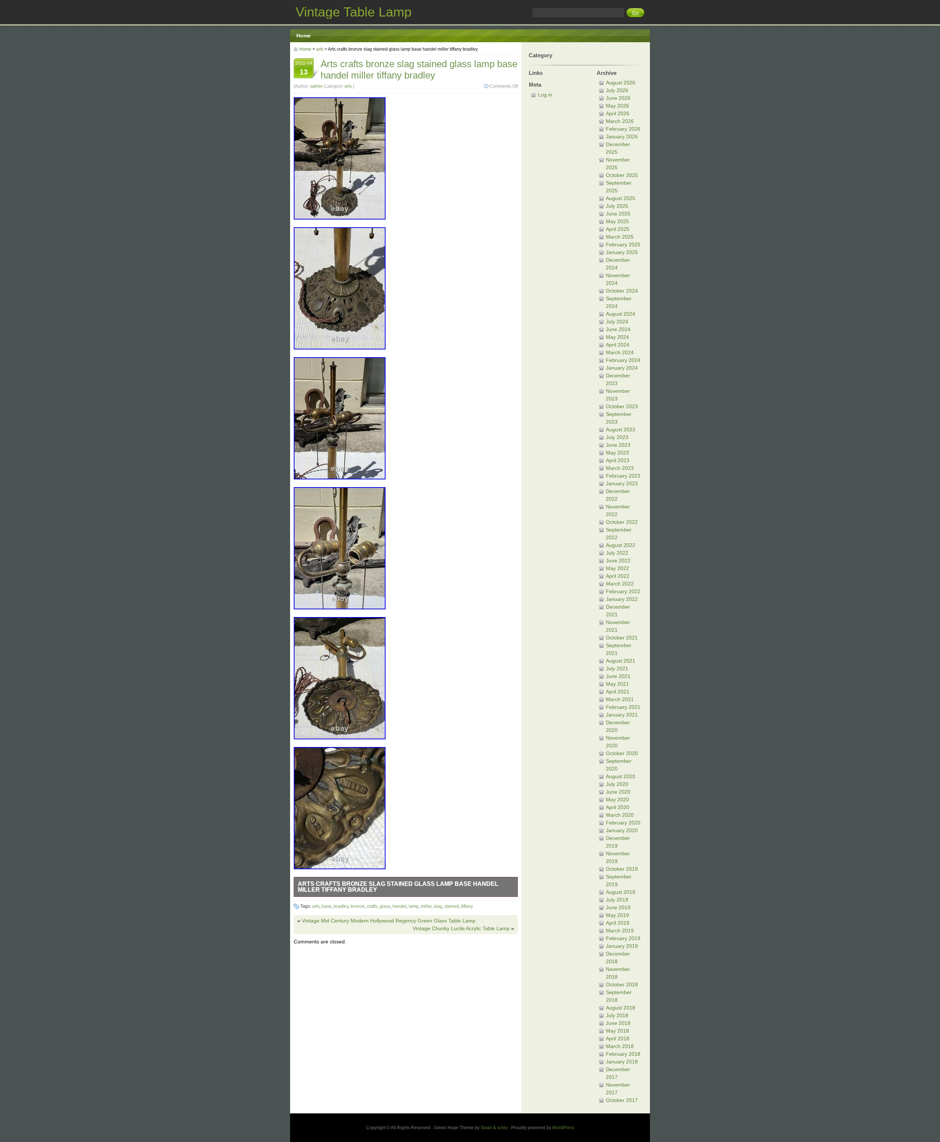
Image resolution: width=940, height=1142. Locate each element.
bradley (341, 906)
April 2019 (617, 923)
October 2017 (622, 1100)
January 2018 (622, 1062)
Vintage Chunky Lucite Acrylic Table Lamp (461, 928)
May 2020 (617, 799)
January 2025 (622, 252)
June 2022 (618, 560)
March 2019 (620, 930)
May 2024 (617, 337)
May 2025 (617, 221)
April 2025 (617, 229)
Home (303, 36)
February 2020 (623, 823)
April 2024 (617, 345)
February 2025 (623, 244)
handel (399, 906)
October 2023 (622, 406)
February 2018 (623, 1054)
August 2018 (620, 1008)
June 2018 (618, 1023)
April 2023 (617, 460)
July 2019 (617, 900)
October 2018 (622, 984)
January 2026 (622, 136)
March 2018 (620, 1046)
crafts (372, 906)
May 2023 (617, 453)
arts (319, 49)
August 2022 (620, 545)
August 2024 (620, 314)
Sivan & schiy (494, 1127)
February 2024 (623, 360)
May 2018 (617, 1031)
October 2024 (622, 291)
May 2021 (617, 684)
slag (438, 906)
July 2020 (617, 784)
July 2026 (617, 90)
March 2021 (620, 699)
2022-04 (303, 68)
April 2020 (617, 807)
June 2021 (618, 676)
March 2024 (620, 352)
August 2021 (620, 661)
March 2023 (620, 468)
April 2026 (617, 113)
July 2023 (617, 437)
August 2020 (620, 776)
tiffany (467, 906)
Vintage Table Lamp (354, 11)
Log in (545, 95)
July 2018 (617, 1015)
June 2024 (618, 329)
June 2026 (618, 98)
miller (426, 906)
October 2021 (622, 638)
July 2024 (617, 322)
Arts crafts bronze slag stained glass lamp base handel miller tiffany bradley (398, 887)
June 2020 (618, 792)
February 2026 (623, 129)
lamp (414, 906)
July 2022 (617, 553)
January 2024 (622, 368)
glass (385, 906)
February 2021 (623, 707)
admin (316, 86)
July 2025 (617, 206)
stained (451, 906)
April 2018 (617, 1038)
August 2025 (620, 198)
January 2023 (622, 483)
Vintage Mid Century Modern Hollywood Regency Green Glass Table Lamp (389, 921)
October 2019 (622, 869)
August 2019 (620, 892)
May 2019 (617, 915)
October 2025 (622, 175)
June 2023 (618, 445)
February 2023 (623, 476)
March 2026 (620, 121)
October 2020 (622, 753)
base (327, 906)
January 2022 (622, 599)
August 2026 (620, 83)
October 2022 (622, 522)
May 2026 (617, 106)
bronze (358, 906)
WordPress (563, 1127)
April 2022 (617, 576)
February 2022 (623, 591)
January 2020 (622, 830)
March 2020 (620, 815)
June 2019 (618, 907)
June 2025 (618, 214)
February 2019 (623, 938)
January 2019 (622, 946)
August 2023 (620, 429)
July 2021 (617, 668)
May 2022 (617, 568)
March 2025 (620, 237)
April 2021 (617, 692)
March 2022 (620, 584)
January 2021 (622, 715)
